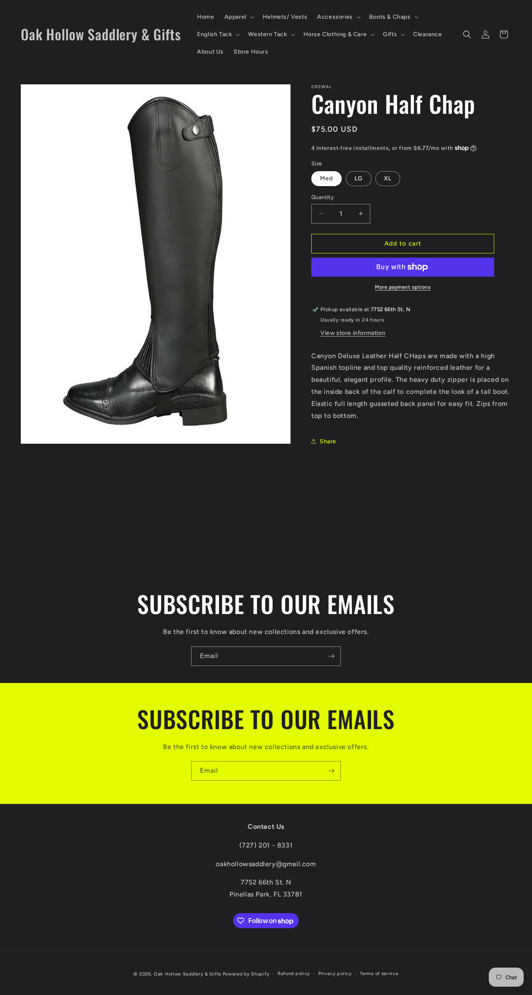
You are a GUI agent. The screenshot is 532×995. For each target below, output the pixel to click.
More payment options (403, 287)
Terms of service (379, 973)
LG (359, 178)
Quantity (322, 197)
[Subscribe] (331, 656)
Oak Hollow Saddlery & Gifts (187, 974)
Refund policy (294, 973)
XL (388, 178)
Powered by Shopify (246, 974)
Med (326, 178)
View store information (352, 333)
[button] (238, 17)
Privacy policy (335, 973)
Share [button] (328, 441)
